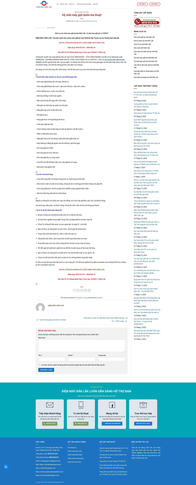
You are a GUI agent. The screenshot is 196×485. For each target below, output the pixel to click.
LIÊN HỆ (95, 4)
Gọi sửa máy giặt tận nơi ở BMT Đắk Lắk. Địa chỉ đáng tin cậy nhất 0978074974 (146, 261)
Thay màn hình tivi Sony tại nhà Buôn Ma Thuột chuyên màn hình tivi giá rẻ (146, 202)
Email (70, 355)
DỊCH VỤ (71, 4)
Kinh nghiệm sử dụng (82, 12)
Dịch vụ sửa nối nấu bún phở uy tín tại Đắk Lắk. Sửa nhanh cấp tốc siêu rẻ (147, 311)
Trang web (102, 355)
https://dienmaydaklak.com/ (46, 468)
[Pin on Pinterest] (85, 290)
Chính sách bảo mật (75, 451)
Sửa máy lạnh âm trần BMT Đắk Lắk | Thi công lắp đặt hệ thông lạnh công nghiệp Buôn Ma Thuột (147, 333)
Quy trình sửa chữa (74, 462)
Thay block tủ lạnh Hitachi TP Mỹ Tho (147, 113)
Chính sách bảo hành (75, 455)
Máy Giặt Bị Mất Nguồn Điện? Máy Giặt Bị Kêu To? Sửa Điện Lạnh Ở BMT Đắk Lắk (146, 212)
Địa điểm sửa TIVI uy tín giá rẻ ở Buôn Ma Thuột (145, 250)
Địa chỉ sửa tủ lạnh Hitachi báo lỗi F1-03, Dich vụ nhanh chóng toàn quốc (146, 94)
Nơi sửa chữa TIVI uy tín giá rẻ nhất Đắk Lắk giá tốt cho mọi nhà (146, 241)
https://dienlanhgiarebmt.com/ (50, 464)
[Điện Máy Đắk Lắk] (45, 4)
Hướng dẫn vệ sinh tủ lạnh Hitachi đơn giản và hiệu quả (146, 105)
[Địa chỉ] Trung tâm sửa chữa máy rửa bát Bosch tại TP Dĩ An (147, 144)
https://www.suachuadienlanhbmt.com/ (49, 472)
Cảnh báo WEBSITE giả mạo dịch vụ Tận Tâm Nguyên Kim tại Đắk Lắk (146, 223)
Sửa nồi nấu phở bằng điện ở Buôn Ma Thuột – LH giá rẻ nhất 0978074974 (146, 321)
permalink (99, 297)
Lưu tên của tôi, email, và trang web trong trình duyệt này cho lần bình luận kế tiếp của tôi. (73, 365)
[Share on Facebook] (74, 290)
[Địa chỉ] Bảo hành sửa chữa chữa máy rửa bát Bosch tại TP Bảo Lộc (146, 154)
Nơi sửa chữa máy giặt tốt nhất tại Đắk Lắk (146, 232)
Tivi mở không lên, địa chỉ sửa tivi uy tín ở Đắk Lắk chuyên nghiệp (146, 271)
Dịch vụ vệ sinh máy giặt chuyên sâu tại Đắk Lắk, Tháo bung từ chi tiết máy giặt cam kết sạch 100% (146, 182)
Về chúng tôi (72, 448)
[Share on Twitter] (78, 290)
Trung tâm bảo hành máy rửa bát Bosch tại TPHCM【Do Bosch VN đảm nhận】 (146, 134)
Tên (40, 355)
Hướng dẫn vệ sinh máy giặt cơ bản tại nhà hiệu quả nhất (146, 193)
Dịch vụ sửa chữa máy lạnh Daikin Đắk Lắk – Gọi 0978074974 (146, 290)
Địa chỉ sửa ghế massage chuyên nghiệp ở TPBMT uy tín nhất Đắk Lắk (147, 163)
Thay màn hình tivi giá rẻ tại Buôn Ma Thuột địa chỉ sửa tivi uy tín (147, 281)
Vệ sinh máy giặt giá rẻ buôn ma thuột (52, 320)
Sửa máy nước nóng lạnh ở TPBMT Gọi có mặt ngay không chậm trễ (146, 172)
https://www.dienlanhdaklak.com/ (47, 475)
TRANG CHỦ (63, 4)
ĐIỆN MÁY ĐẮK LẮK (91, 21)
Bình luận (42, 338)
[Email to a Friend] (81, 290)
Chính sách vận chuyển (76, 458)
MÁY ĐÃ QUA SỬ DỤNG (84, 4)
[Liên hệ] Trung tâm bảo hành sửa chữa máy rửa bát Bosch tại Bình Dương (145, 122)
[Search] (57, 4)
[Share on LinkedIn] (89, 290)
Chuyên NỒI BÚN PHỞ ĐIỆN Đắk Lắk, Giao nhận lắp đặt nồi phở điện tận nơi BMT (147, 300)
